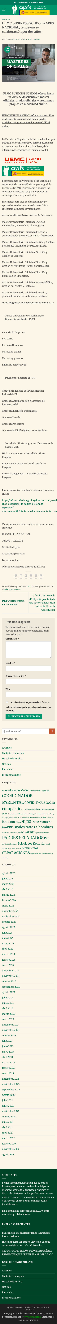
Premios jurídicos (11, 774)
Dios (38, 809)
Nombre (10, 663)
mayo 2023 (8, 1051)
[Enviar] (52, 731)
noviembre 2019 (10, 1149)
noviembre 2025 (10, 916)
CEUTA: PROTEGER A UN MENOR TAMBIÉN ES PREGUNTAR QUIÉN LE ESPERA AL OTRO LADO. (28, 1252)
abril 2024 (7, 1008)
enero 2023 (8, 1073)
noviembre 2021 (10, 1111)
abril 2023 (7, 1057)
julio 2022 (7, 1100)
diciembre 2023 (10, 1024)
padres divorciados (42, 833)
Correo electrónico (16, 676)
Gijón (18, 822)
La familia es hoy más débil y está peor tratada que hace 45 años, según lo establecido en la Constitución (42, 602)
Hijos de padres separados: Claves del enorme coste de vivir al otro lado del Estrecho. (26, 1243)
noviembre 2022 (11, 1084)
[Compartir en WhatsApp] (16, 576)
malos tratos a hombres (34, 827)
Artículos (7, 747)
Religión (39, 843)
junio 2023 (7, 1046)
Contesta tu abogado (13, 753)
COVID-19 (31, 803)
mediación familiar (8, 833)
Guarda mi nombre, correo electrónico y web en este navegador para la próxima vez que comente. (28, 706)
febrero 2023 (8, 1067)
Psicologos (25, 843)
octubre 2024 (9, 981)
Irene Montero (41, 822)
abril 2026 (7, 889)
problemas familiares (9, 844)
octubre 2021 (9, 1116)
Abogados (8, 790)
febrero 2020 (9, 1143)
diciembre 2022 (10, 1078)
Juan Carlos (34, 39)
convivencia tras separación (39, 791)
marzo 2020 (8, 1138)
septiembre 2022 (11, 1089)
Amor (17, 790)
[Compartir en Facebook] (21, 576)
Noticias (6, 20)
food (6, 821)
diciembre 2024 (10, 970)
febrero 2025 (8, 959)
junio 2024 (8, 1003)
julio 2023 (7, 1040)
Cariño (25, 790)
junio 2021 (7, 1122)
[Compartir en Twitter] (26, 576)
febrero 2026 (9, 900)
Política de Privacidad (37, 1307)
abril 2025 (7, 948)
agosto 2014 (8, 1154)
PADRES (30, 832)
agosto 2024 (8, 992)
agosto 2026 (8, 873)
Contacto (29, 1310)
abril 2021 (7, 1127)
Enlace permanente (12, 589)
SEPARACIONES (16, 853)
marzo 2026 (8, 894)
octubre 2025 (9, 921)
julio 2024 (7, 997)
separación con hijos (37, 854)
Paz (46, 838)
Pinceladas (8, 769)
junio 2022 (8, 1105)
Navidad (20, 832)
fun (12, 822)
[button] (3, 9)
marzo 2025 (8, 954)
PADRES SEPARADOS (22, 837)
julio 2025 (7, 932)
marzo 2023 (8, 1062)
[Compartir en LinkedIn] (41, 576)
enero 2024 (8, 1019)
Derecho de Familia (12, 758)
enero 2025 (8, 965)
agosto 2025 (8, 927)
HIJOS (26, 821)
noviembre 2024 (11, 975)
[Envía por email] (31, 576)
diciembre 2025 (10, 911)
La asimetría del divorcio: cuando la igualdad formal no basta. (26, 1234)
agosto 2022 (8, 1094)
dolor (4, 813)
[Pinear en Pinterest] (36, 576)
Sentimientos (30, 848)
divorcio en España (48, 809)
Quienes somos (15, 1307)
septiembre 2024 (11, 986)
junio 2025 (7, 938)
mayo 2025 (8, 943)
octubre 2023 (9, 1035)
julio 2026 (7, 878)
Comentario (12, 639)
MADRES (8, 827)
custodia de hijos (30, 809)
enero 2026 (8, 905)
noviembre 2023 (10, 1030)
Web (8, 689)
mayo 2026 (8, 884)
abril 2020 (7, 1132)
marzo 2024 (8, 1013)
